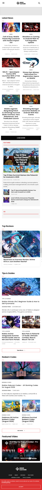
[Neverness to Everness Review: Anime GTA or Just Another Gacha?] (21, 244)
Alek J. (23, 424)
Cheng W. (7, 54)
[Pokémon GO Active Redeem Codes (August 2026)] (11, 406)
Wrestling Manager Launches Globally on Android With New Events (31, 112)
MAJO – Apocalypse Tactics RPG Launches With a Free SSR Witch (11, 75)
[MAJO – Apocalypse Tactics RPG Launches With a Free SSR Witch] (11, 62)
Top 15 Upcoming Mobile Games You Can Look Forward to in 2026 (23, 191)
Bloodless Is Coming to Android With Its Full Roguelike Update (31, 40)
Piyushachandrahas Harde (7, 90)
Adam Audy (27, 54)
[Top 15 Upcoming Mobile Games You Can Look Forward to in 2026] (6, 192)
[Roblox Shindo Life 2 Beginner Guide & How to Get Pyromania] (21, 287)
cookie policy (5, 482)
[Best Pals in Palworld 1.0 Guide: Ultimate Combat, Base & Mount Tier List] (31, 322)
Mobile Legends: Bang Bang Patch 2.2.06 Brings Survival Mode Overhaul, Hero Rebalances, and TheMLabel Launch (11, 114)
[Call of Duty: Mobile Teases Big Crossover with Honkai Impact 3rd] (11, 27)
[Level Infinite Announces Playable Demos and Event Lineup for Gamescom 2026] (6, 200)
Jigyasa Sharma (8, 264)
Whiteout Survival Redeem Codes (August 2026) (29, 419)
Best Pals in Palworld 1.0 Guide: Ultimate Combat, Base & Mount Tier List (30, 337)
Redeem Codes (6, 382)
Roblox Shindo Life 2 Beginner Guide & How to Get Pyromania (20, 303)
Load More (21, 138)
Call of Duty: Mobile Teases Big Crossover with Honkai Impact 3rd (11, 40)
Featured (31, 475)
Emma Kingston (27, 89)
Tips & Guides (6, 298)
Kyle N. (7, 132)
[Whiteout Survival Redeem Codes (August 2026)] (31, 406)
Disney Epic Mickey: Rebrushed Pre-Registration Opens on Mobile (31, 75)
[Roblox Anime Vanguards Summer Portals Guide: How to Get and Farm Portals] (11, 322)
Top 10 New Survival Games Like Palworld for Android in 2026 (20, 176)
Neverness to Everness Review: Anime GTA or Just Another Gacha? (19, 260)
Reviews (7, 256)
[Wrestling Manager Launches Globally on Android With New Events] (31, 99)
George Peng (6, 307)
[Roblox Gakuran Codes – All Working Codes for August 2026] (21, 370)
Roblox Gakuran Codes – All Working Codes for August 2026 (20, 386)
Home (10, 475)
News (11, 34)
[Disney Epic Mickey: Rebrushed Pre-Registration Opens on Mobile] (31, 63)
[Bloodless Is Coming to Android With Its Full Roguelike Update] (31, 27)
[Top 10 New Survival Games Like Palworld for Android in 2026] (21, 160)
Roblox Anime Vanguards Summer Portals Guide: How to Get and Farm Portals (11, 337)
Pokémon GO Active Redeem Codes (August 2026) (10, 419)
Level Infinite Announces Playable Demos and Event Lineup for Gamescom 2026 (24, 199)
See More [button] (20, 350)
